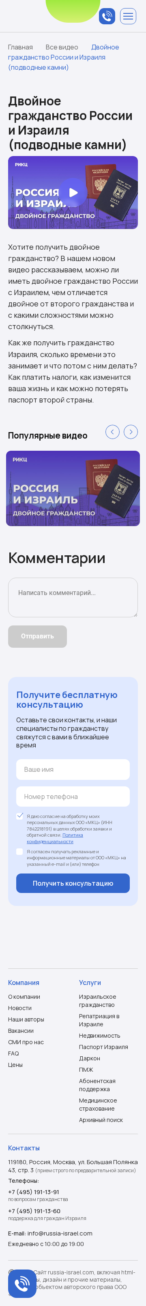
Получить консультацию (73, 883)
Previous (112, 432)
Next (131, 432)
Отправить (37, 636)
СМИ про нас (26, 1042)
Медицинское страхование (98, 1104)
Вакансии (21, 1030)
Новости (20, 1008)
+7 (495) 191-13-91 (33, 1192)
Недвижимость (99, 1035)
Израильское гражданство (97, 1000)
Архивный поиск (101, 1120)
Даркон (89, 1058)
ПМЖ (86, 1069)
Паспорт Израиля (103, 1047)
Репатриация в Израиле (99, 1020)
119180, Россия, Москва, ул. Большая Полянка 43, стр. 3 (73, 1166)
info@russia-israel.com (60, 1233)
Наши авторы (26, 1019)
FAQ (13, 1053)
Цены (15, 1064)
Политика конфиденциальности (55, 838)
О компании (24, 996)
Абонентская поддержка (97, 1085)
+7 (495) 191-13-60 (34, 1211)
